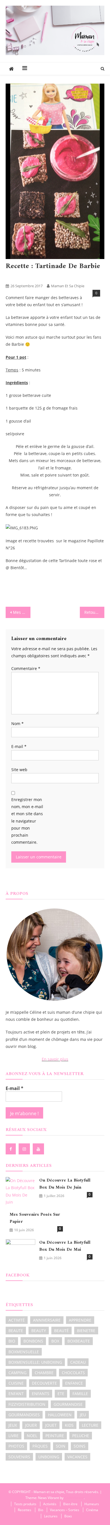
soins (79, 1446)
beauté (61, 1330)
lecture (90, 1425)
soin (60, 1446)
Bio (40, 1509)
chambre (44, 1372)
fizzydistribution (26, 1404)
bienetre (86, 1330)
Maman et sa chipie (67, 285)
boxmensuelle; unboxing (35, 1362)
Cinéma (92, 1509)
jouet (51, 1425)
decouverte (44, 1383)
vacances (77, 1456)
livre (13, 1435)
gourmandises (24, 1414)
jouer (31, 1425)
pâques (40, 1446)
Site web (19, 769)
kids (69, 1425)
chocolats (73, 1372)
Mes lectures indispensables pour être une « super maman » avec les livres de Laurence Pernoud (21, 612)
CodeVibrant (74, 1497)
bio (11, 1341)
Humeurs (91, 1504)
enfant (16, 1393)
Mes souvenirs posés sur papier (35, 1218)
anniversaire (47, 1320)
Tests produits (25, 1504)
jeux (12, 1425)
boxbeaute (78, 1341)
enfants (40, 1393)
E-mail (19, 746)
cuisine (16, 1383)
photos (16, 1446)
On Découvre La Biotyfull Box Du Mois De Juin (65, 1184)
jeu (83, 1414)
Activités (49, 1504)
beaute (15, 1330)
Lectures (51, 1516)
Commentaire (25, 668)
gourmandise (68, 1404)
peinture (54, 1435)
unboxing (48, 1456)
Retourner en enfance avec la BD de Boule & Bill (94, 612)
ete (61, 1393)
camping (17, 1372)
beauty (38, 1330)
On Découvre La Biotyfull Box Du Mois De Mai (65, 1246)
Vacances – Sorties (64, 1509)
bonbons (33, 1341)
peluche (80, 1435)
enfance (74, 1383)
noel (32, 1435)
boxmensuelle (23, 1351)
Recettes (29, 276)
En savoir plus (55, 1059)
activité (16, 1320)
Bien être (70, 1504)
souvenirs (19, 1456)
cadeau (78, 1362)
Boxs (68, 1516)
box (55, 1341)
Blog (11, 276)
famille (80, 1393)
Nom (17, 723)
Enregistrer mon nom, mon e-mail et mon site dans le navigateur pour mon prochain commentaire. (27, 821)
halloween (60, 1414)
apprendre (80, 1320)
